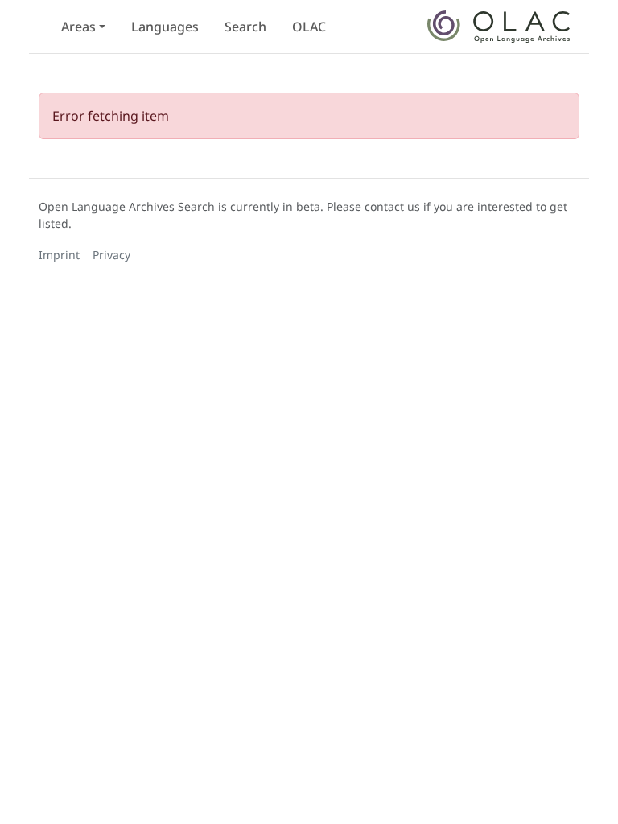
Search (245, 26)
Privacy (111, 254)
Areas (78, 26)
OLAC (309, 26)
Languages (165, 26)
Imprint (59, 254)
